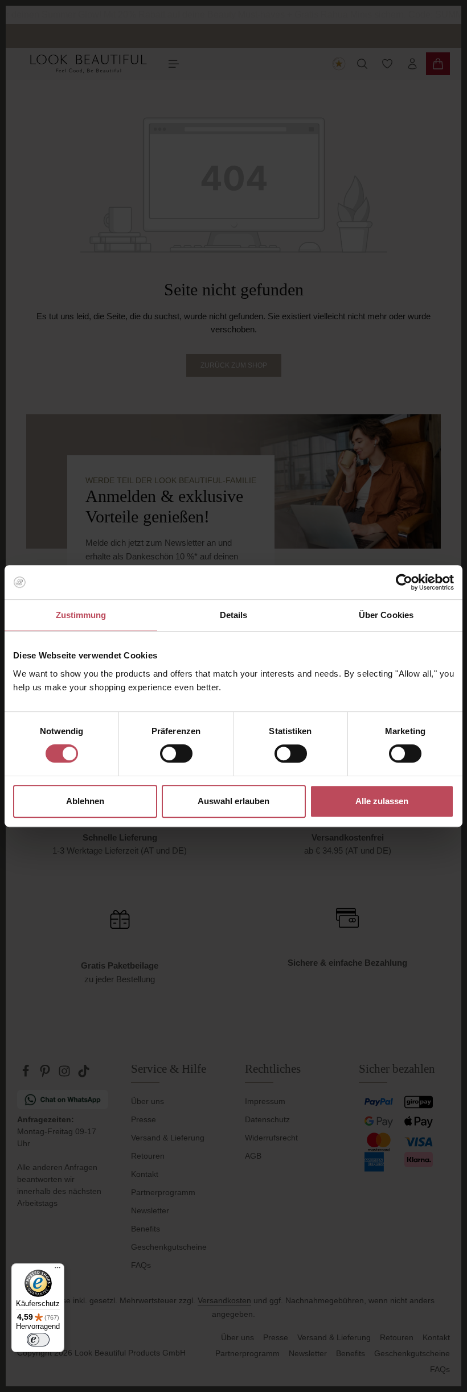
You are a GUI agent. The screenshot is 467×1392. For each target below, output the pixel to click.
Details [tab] (234, 615)
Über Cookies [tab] (386, 615)
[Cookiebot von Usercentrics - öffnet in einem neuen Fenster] (404, 582)
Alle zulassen (381, 801)
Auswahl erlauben (233, 801)
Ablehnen (85, 801)
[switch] (176, 753)
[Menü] (57, 1270)
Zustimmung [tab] (81, 615)
